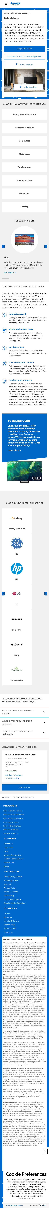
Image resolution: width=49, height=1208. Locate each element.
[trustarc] (42, 1205)
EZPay (6, 866)
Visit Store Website (13, 775)
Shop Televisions (24, 49)
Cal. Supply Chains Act (13, 899)
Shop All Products (10, 833)
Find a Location (26, 65)
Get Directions (11, 778)
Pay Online (8, 847)
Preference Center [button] (26, 1198)
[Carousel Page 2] (43, 278)
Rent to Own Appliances (13, 818)
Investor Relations (11, 921)
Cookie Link (9, 1205)
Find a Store (24, 787)
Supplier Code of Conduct (14, 903)
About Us (8, 917)
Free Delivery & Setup (13, 877)
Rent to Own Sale (10, 830)
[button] (45, 1151)
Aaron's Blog (9, 925)
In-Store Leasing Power (13, 859)
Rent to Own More (11, 822)
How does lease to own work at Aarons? (18, 712)
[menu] (24, 3)
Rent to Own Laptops (12, 826)
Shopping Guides (11, 880)
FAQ (6, 851)
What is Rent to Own (12, 855)
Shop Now (9, 273)
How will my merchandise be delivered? (17, 733)
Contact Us (8, 844)
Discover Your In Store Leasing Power (24, 57)
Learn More (13, 450)
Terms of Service (11, 892)
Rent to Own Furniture (12, 811)
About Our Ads (10, 928)
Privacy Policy (10, 888)
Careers (7, 913)
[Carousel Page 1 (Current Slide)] (5, 278)
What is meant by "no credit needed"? (17, 722)
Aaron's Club (9, 862)
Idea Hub (7, 884)
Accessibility (9, 895)
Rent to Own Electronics (13, 814)
